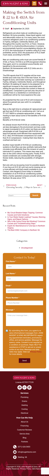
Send (24, 360)
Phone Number (12, 298)
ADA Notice (36, 469)
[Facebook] (19, 387)
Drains (24, 401)
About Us (24, 422)
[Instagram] (24, 387)
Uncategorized (27, 248)
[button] (45, 3)
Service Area (25, 434)
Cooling (24, 409)
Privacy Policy (36, 352)
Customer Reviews (24, 430)
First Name (11, 261)
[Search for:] (19, 195)
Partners (24, 442)
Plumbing (24, 397)
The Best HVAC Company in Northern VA (23, 230)
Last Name (11, 273)
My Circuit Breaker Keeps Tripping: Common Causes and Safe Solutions (25, 214)
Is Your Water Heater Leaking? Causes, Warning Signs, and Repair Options (26, 218)
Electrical (24, 413)
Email (9, 286)
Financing (24, 426)
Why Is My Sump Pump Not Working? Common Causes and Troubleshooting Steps (26, 222)
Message (10, 310)
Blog (24, 438)
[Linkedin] (29, 387)
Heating (24, 405)
